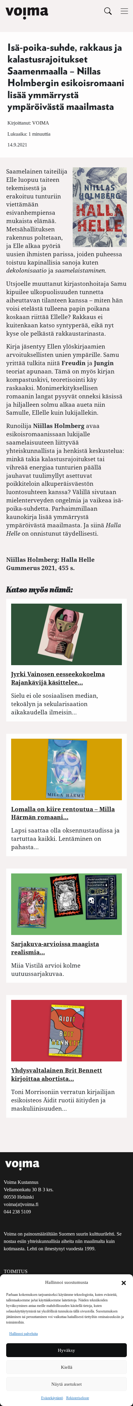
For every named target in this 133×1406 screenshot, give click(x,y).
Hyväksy (66, 1350)
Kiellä (66, 1367)
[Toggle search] (108, 11)
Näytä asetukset (66, 1384)
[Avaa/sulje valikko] (124, 11)
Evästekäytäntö (52, 1398)
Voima (40, 123)
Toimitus (16, 1271)
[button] (124, 1282)
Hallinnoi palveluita (23, 1334)
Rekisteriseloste (77, 1398)
